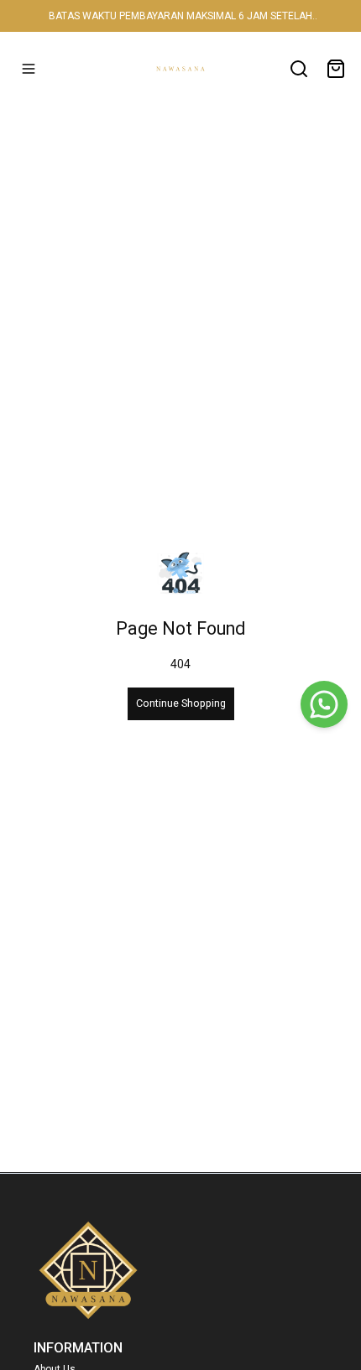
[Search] (299, 69)
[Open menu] (28, 68)
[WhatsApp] (324, 704)
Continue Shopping (181, 703)
